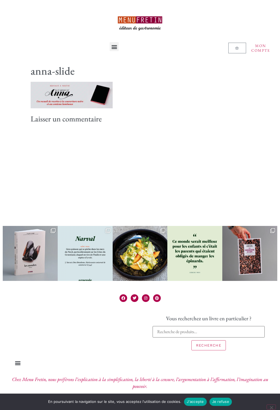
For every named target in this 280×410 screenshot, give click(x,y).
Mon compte (260, 48)
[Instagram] (146, 298)
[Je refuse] (271, 407)
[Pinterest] (157, 298)
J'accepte (195, 401)
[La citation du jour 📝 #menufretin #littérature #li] (194, 253)
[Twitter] (134, 298)
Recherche (208, 345)
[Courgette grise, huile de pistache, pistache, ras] (140, 253)
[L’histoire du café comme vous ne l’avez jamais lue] (249, 253)
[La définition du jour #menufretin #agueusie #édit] (85, 253)
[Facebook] (123, 298)
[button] (114, 46)
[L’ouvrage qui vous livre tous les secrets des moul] (30, 253)
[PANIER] (237, 48)
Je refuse (220, 401)
